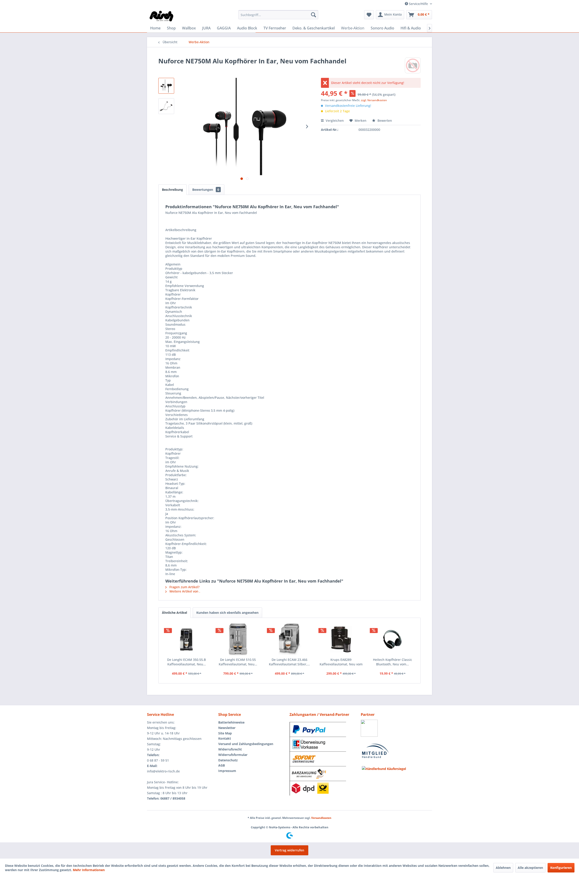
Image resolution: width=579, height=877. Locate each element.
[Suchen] (313, 14)
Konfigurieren (561, 867)
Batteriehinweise (231, 722)
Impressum (227, 771)
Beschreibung (172, 189)
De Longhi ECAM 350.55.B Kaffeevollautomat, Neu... (186, 661)
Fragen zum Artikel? (183, 587)
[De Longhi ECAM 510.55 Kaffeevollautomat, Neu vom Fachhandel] (238, 639)
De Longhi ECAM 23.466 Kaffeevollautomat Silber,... (289, 661)
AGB (221, 765)
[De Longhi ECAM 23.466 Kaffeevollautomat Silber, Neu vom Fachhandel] (289, 639)
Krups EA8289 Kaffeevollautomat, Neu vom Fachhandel (341, 662)
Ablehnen (503, 867)
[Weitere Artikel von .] (413, 65)
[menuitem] (278, 14)
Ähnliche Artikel (174, 612)
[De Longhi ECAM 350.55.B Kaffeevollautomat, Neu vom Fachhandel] (186, 639)
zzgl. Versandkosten (374, 100)
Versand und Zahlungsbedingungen (245, 744)
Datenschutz (228, 760)
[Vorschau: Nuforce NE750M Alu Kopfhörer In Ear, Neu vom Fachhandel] (166, 86)
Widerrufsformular (232, 755)
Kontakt (224, 738)
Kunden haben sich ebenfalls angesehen (227, 612)
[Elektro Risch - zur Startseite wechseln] (161, 16)
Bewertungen (205, 189)
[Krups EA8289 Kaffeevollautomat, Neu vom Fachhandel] (341, 639)
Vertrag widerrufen (289, 850)
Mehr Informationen (89, 870)
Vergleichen (334, 120)
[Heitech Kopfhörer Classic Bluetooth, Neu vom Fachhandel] (392, 639)
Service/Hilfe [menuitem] (418, 4)
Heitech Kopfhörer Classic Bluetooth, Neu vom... (392, 661)
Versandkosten (321, 818)
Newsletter (226, 728)
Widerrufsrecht (230, 749)
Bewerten (384, 120)
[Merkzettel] (369, 14)
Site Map (225, 733)
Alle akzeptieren (530, 867)
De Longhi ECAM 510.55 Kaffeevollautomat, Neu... (238, 661)
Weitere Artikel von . (184, 591)
